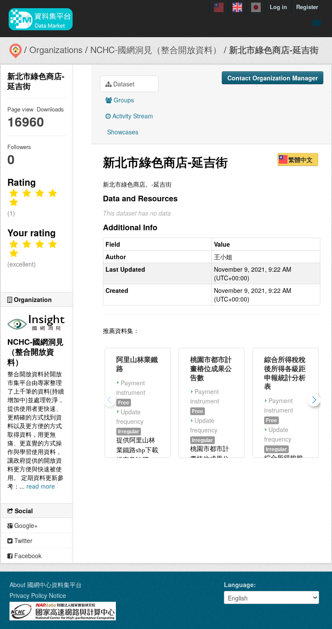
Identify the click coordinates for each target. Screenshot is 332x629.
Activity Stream (132, 115)
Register (307, 7)
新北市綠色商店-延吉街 (274, 49)
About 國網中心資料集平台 (46, 584)
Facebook (27, 555)
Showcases (121, 131)
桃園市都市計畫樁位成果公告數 (211, 368)
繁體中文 (300, 159)
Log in (278, 7)
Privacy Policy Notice (38, 595)
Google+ (25, 525)
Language (239, 584)
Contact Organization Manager (272, 77)
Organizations (56, 49)
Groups (123, 99)
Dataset (123, 83)
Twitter (22, 540)
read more (40, 486)
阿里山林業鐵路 (137, 363)
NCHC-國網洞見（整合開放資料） (155, 49)
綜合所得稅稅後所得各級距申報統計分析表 (285, 372)
